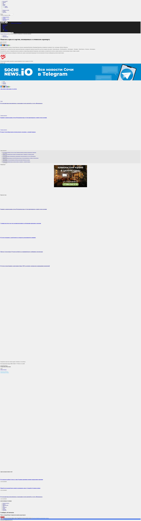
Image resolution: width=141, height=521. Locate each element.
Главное (4, 2)
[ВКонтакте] (1, 45)
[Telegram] (5, 45)
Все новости (5, 1)
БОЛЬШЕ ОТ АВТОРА (12, 89)
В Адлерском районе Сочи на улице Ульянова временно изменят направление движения (19, 152)
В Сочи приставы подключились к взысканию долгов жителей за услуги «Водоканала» (21, 103)
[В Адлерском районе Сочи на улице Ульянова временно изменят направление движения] (3, 477)
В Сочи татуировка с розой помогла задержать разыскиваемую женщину (18, 237)
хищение (4, 83)
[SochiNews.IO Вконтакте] (70, 142)
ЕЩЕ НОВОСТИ (3, 89)
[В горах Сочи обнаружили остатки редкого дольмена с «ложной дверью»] (7, 128)
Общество (4, 35)
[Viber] (7, 45)
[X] (4, 45)
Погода (4, 504)
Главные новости (6, 17)
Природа (6, 7)
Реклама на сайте (6, 10)
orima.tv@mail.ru (3, 369)
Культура (4, 509)
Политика (4, 510)
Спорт (4, 5)
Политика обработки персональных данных (4, 372)
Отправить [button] (2, 517)
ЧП (3, 3)
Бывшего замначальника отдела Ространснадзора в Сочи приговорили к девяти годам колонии (23, 117)
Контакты (4, 12)
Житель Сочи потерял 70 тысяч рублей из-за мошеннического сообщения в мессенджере (21, 251)
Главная (1, 33)
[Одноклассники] (2, 45)
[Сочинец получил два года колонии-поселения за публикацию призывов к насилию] (8, 221)
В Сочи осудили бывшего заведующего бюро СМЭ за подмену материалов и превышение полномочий (25, 266)
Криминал (5, 507)
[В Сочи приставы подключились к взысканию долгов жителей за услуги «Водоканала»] (7, 100)
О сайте (4, 11)
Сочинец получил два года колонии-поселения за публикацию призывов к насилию (20, 223)
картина (4, 82)
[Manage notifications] (2, 518)
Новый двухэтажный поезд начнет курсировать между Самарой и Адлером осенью (18, 154)
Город (1, 101)
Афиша (4, 4)
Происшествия (5, 36)
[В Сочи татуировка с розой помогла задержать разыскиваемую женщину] (8, 235)
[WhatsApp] (8, 45)
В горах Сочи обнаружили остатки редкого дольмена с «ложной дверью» (18, 132)
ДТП (3, 506)
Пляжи (6, 6)
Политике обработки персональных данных (40, 518)
